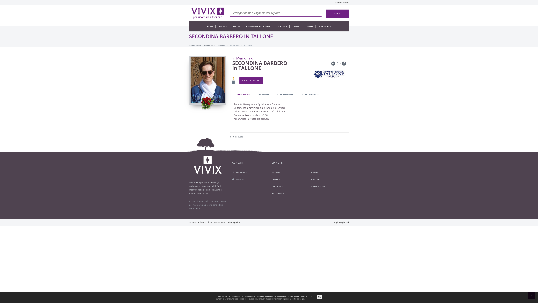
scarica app (325, 26)
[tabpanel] (289, 112)
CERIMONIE (277, 186)
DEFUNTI (276, 179)
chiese (296, 26)
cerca (337, 13)
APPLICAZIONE (318, 186)
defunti (236, 26)
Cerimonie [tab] (263, 94)
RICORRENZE (278, 193)
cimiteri (309, 26)
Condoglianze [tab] (285, 94)
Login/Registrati (341, 2)
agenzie (223, 26)
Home (210, 26)
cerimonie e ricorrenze (258, 26)
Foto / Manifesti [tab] (310, 94)
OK (319, 297)
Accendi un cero (251, 80)
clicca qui (300, 299)
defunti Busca (236, 136)
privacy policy (233, 222)
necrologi (281, 26)
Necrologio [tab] (243, 94)
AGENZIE (276, 172)
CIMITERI (315, 179)
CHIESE (314, 172)
